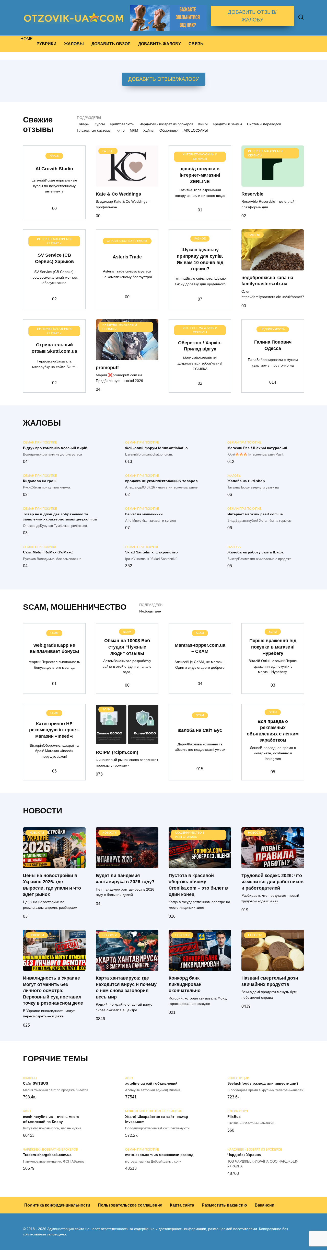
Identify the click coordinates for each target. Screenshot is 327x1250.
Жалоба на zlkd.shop (246, 481)
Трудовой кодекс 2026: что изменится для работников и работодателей (272, 882)
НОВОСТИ (42, 810)
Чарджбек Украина (244, 1155)
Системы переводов (264, 124)
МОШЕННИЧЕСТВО (88, 607)
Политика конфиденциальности (57, 1205)
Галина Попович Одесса (272, 345)
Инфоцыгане (150, 611)
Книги (203, 124)
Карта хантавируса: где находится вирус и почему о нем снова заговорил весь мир (126, 987)
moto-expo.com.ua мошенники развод (159, 1155)
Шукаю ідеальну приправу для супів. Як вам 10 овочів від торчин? (200, 259)
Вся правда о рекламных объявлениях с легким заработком (273, 731)
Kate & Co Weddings (118, 193)
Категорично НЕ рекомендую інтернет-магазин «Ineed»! (54, 730)
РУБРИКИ (46, 44)
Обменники (169, 130)
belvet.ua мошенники (144, 514)
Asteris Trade (127, 256)
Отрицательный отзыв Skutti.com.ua (54, 348)
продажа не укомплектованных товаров (161, 481)
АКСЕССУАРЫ (196, 130)
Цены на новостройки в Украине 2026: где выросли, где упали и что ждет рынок (52, 885)
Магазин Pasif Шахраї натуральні (257, 448)
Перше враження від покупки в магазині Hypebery (272, 647)
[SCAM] (127, 742)
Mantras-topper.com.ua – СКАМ (200, 648)
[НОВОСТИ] (54, 865)
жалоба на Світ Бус (200, 730)
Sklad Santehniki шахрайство (151, 552)
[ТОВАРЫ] (272, 267)
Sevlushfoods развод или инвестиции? (263, 1084)
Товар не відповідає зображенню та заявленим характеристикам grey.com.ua (60, 516)
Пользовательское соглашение (130, 1205)
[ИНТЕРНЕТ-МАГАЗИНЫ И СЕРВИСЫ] (272, 183)
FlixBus (234, 1117)
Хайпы (148, 130)
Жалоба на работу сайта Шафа (255, 552)
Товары (83, 124)
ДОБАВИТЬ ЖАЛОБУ (159, 44)
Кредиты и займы (227, 124)
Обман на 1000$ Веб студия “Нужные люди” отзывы (127, 647)
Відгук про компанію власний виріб (55, 448)
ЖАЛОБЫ (74, 44)
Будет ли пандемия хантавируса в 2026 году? (125, 878)
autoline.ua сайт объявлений (151, 1084)
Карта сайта (182, 1205)
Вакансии (264, 1205)
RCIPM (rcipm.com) (117, 752)
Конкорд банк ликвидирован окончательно (185, 984)
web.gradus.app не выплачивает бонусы (54, 648)
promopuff (107, 367)
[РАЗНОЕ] (127, 183)
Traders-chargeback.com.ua (47, 1155)
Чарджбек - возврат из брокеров (166, 124)
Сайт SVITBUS (35, 1084)
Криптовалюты (122, 124)
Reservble (252, 193)
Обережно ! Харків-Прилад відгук (200, 346)
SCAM (34, 607)
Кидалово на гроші (40, 481)
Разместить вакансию (224, 1205)
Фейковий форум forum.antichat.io (156, 448)
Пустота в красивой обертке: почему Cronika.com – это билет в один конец (198, 885)
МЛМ (134, 130)
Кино (120, 130)
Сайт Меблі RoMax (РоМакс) (48, 552)
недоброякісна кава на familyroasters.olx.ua (267, 281)
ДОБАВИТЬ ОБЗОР (111, 44)
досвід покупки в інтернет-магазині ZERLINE (200, 175)
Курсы (100, 124)
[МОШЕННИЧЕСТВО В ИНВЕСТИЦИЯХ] (200, 865)
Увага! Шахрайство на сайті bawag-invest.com (157, 1119)
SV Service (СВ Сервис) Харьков (54, 258)
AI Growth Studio (54, 168)
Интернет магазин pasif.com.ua (255, 514)
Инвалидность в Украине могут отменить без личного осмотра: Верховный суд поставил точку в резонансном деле (53, 990)
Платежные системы (94, 130)
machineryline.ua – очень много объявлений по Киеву (51, 1119)
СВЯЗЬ (196, 44)
